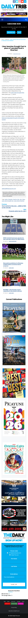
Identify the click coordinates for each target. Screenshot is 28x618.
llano (24, 199)
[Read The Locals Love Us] (14, 383)
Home (2, 39)
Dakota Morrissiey (16, 53)
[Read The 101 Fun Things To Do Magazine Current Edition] (14, 350)
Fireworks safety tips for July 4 (17, 210)
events (6, 199)
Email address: (14, 574)
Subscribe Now (11, 32)
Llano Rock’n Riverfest (19, 201)
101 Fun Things (14, 603)
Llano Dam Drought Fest (17, 92)
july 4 (21, 199)
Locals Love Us (7, 603)
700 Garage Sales (6, 595)
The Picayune (20, 603)
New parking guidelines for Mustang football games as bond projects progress (13, 264)
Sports (8, 601)
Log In (19, 32)
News (5, 601)
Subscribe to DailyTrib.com (14, 611)
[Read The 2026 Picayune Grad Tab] (14, 418)
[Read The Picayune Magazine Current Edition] (14, 318)
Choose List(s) (14, 551)
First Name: (14, 558)
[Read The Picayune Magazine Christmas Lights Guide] (14, 458)
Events (23, 601)
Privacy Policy (14, 607)
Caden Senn (11, 267)
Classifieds (18, 601)
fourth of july (16, 199)
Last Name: (14, 566)
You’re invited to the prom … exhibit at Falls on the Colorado (14, 206)
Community (7, 39)
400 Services (4, 594)
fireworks (10, 199)
